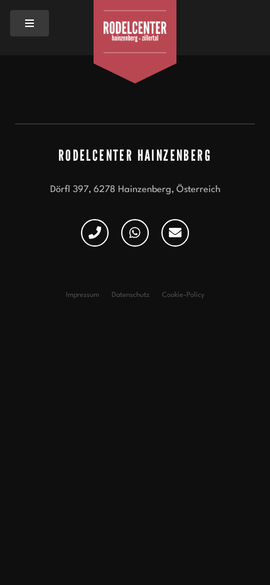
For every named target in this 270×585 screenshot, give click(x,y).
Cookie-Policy (183, 295)
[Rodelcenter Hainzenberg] (135, 31)
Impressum (82, 295)
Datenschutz (130, 295)
